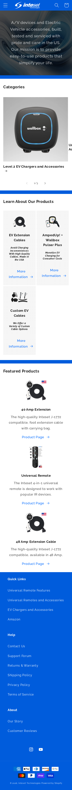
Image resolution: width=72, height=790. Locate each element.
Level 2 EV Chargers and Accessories (33, 166)
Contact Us (16, 646)
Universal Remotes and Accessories (36, 600)
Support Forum (19, 656)
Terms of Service (21, 694)
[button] (5, 5)
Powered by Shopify (51, 783)
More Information (18, 274)
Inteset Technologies (29, 783)
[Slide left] (27, 183)
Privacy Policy (19, 685)
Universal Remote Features (29, 590)
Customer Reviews (22, 731)
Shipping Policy (20, 675)
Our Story (15, 721)
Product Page (33, 437)
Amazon (14, 619)
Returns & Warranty (23, 665)
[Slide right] (45, 183)
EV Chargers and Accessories (30, 610)
